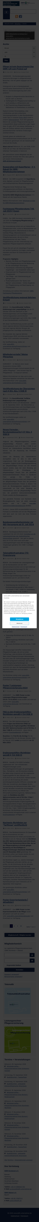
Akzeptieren (19, 619)
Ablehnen (19, 623)
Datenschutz (15, 626)
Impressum (24, 626)
